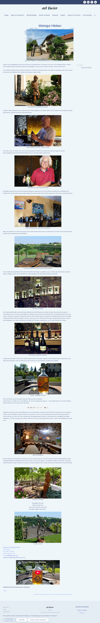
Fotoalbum (87, 15)
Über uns (6, 607)
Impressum (6, 611)
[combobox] (85, 65)
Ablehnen (22, 619)
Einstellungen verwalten (38, 619)
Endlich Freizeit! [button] (17, 15)
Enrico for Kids (74, 15)
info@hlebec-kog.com (12, 555)
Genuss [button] (55, 15)
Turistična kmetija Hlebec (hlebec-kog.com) (14, 557)
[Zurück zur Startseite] (50, 8)
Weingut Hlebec (50, 26)
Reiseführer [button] (32, 15)
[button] (95, 15)
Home (6, 15)
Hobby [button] (62, 15)
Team (4, 609)
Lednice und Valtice (82, 610)
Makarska (82, 613)
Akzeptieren (9, 619)
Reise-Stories (44, 15)
